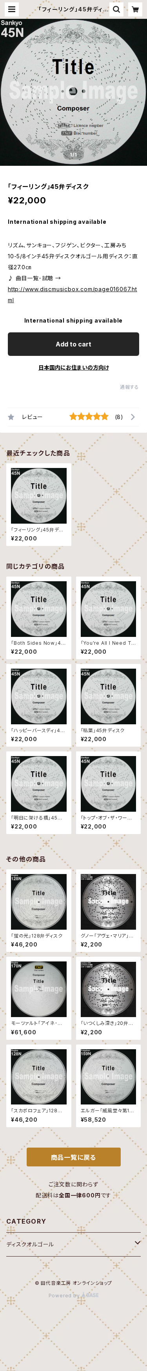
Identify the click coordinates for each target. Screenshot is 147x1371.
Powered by (65, 1295)
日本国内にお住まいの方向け (73, 367)
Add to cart (73, 344)
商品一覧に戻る (73, 1157)
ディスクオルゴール (30, 1244)
